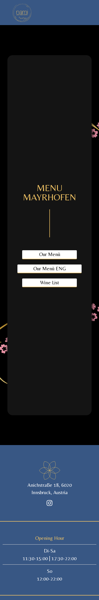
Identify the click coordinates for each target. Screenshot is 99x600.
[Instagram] (49, 502)
